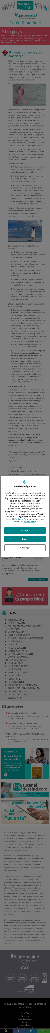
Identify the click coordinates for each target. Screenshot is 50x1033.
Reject (25, 538)
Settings (25, 547)
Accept (25, 530)
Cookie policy (30, 521)
